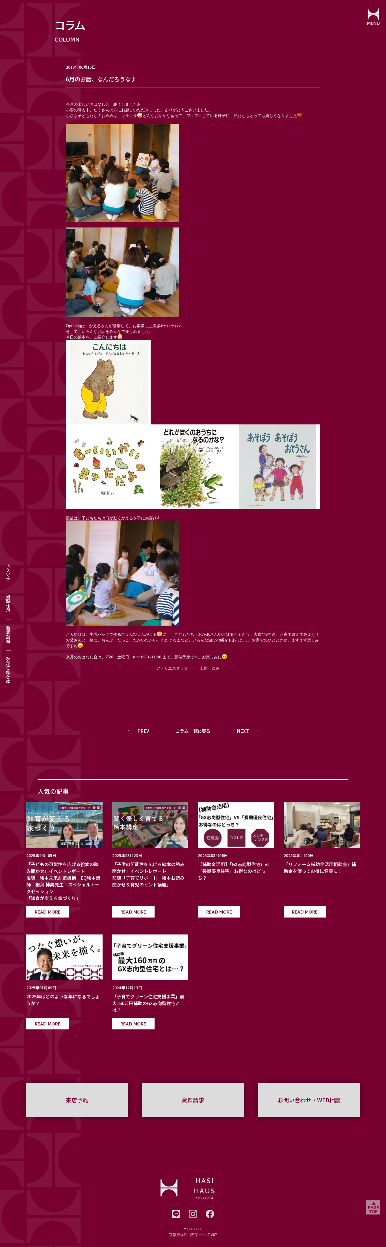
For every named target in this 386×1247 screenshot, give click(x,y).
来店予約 (8, 604)
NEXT (243, 730)
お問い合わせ (8, 670)
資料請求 (8, 635)
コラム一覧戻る (193, 730)
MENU (373, 24)
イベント (8, 572)
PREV (143, 730)
